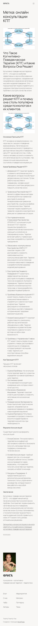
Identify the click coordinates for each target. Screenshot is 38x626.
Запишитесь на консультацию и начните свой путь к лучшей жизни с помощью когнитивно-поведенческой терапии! (18, 526)
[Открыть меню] (33, 3)
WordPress (20, 622)
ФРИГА (6, 3)
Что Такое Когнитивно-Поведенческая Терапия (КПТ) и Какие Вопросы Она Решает (19, 59)
